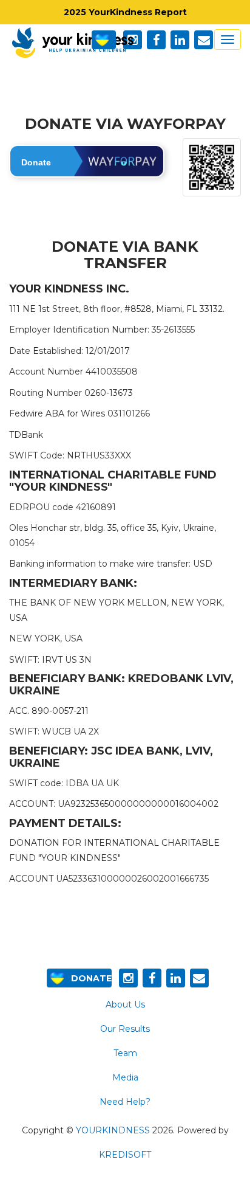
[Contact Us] (199, 978)
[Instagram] (128, 978)
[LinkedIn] (175, 978)
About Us (125, 1004)
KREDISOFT (125, 1154)
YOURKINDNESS (113, 1130)
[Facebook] (152, 978)
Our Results (125, 1028)
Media (125, 1077)
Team (125, 1053)
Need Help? (125, 1101)
